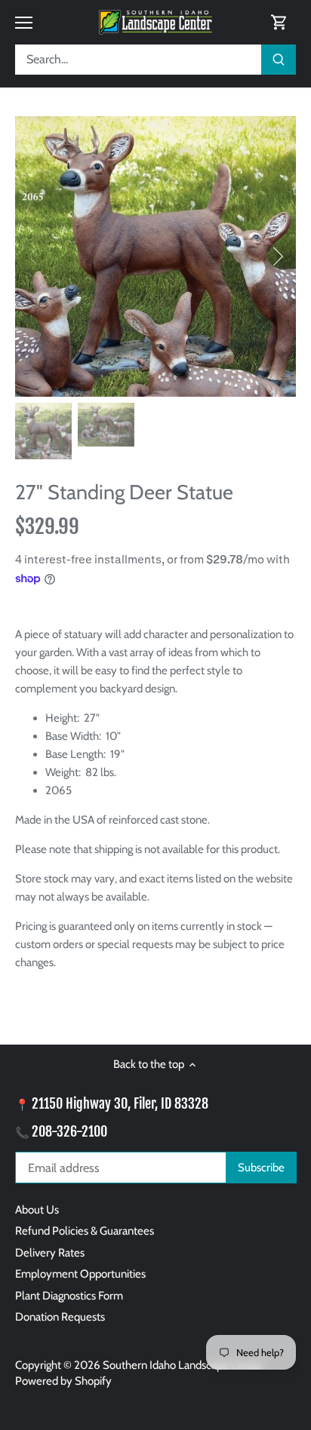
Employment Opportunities (80, 1274)
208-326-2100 (69, 1131)
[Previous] (34, 256)
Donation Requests (60, 1317)
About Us (37, 1210)
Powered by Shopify (63, 1381)
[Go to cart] (279, 22)
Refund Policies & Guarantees (84, 1231)
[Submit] (278, 59)
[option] (155, 256)
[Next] (277, 256)
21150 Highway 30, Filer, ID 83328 (120, 1103)
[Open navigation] (23, 23)
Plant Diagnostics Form (69, 1296)
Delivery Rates (50, 1253)
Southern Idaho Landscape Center (183, 1365)
